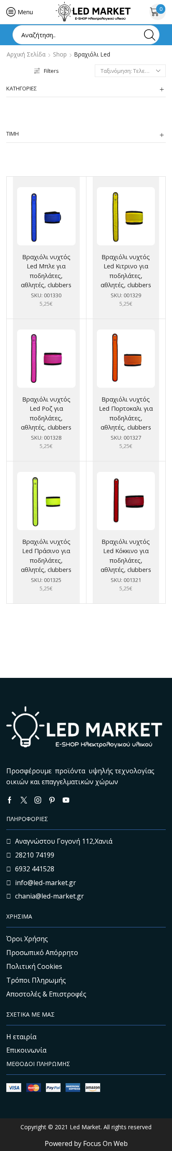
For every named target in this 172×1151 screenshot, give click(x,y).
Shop (60, 54)
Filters (51, 71)
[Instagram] (38, 800)
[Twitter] (23, 800)
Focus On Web (105, 1143)
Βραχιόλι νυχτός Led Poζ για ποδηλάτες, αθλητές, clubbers (46, 413)
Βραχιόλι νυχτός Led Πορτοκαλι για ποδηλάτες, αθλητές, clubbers (126, 413)
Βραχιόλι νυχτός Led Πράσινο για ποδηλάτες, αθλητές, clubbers (46, 555)
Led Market (84, 1127)
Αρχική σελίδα (26, 54)
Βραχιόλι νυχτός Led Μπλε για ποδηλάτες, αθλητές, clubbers (46, 270)
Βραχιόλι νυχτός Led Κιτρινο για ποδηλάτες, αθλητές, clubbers (126, 270)
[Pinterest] (52, 800)
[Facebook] (9, 800)
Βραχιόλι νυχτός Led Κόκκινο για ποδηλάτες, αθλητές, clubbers (126, 555)
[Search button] (150, 35)
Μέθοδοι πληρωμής (38, 1064)
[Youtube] (66, 800)
